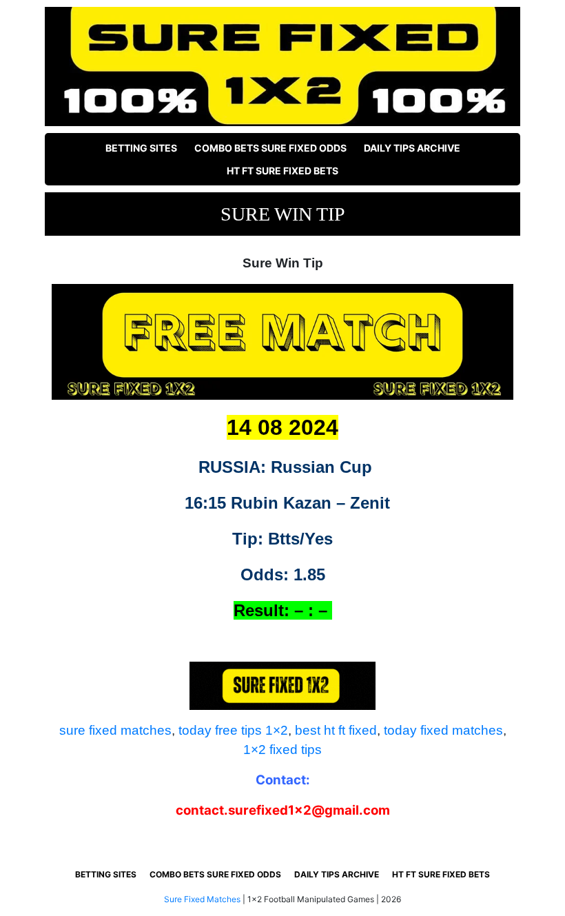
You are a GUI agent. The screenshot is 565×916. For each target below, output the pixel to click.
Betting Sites (141, 148)
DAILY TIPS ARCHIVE (412, 148)
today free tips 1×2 (233, 730)
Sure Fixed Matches (202, 899)
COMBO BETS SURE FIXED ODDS (270, 148)
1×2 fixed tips (282, 749)
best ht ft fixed (336, 730)
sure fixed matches (115, 730)
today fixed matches (443, 730)
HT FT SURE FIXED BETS (282, 170)
